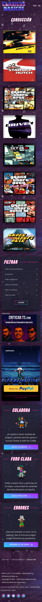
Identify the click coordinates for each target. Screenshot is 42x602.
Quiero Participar (19, 496)
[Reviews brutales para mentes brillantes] (19, 328)
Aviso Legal (24, 587)
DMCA (14, 590)
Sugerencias (5, 590)
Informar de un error (19, 545)
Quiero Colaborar (19, 447)
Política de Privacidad (10, 587)
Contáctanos (35, 587)
